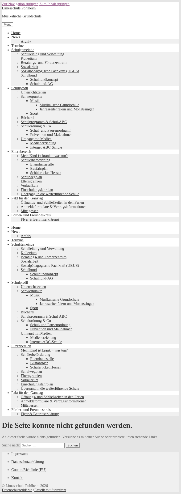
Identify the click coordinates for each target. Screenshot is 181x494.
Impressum (19, 454)
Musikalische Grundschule (59, 105)
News (15, 37)
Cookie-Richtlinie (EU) (28, 470)
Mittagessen (29, 211)
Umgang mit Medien (36, 139)
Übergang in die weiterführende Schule (50, 194)
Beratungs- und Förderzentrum (43, 63)
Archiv (26, 41)
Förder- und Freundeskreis (31, 215)
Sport (34, 113)
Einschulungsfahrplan (37, 190)
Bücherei (27, 118)
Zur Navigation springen (20, 4)
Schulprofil (19, 88)
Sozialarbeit (29, 67)
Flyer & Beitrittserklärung (40, 219)
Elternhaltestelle (42, 164)
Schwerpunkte (31, 96)
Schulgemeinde (22, 50)
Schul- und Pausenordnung (50, 130)
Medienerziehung (43, 143)
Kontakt (17, 478)
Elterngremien (31, 181)
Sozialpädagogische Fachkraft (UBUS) (50, 71)
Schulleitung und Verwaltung (42, 54)
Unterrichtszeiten (33, 92)
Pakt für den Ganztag (27, 198)
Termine (17, 46)
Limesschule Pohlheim (19, 8)
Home (16, 33)
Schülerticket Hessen (45, 173)
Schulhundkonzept (44, 79)
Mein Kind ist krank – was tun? (44, 156)
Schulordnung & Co (36, 126)
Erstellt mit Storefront (50, 490)
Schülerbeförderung (35, 160)
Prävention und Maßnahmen (51, 135)
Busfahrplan (39, 168)
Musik (35, 101)
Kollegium (29, 58)
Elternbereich (21, 152)
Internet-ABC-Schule (46, 147)
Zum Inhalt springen (54, 4)
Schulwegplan (31, 177)
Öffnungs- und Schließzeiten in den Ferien (52, 202)
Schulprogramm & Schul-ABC (44, 122)
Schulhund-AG (41, 84)
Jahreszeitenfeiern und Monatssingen (67, 109)
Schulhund (29, 75)
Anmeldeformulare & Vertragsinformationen (53, 207)
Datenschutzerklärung (27, 462)
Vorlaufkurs (29, 185)
